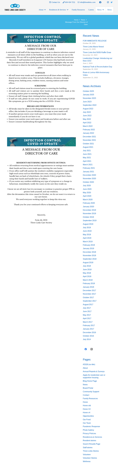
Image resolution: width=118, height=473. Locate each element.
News (85, 385)
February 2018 (89, 283)
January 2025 (88, 95)
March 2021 (88, 165)
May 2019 (87, 235)
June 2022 (87, 116)
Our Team (87, 423)
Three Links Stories (91, 451)
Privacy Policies (89, 433)
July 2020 (87, 186)
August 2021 (88, 147)
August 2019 (88, 224)
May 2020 (87, 193)
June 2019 (87, 231)
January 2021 (88, 172)
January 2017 (88, 329)
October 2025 (88, 91)
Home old (87, 405)
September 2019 (89, 220)
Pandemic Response (91, 426)
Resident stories (89, 440)
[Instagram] (108, 2)
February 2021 (89, 168)
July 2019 (87, 228)
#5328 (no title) (89, 364)
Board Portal (88, 388)
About (85, 368)
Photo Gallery (88, 430)
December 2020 (89, 175)
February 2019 (89, 245)
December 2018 (89, 252)
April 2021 (87, 161)
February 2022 (89, 130)
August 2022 (88, 109)
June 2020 (87, 189)
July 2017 (87, 308)
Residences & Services (92, 437)
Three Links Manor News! (93, 47)
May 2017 (87, 315)
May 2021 (87, 158)
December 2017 (89, 290)
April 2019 (87, 238)
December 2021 (89, 137)
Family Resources (90, 398)
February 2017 (89, 325)
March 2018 (88, 280)
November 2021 (89, 140)
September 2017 (89, 301)
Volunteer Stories (90, 458)
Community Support (91, 392)
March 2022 (88, 126)
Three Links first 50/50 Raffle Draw (97, 52)
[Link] (15, 7)
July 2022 (87, 112)
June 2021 (87, 154)
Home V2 (87, 409)
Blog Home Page (90, 381)
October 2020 (88, 182)
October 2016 (88, 336)
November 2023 (89, 98)
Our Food (87, 420)
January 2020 (88, 207)
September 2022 (89, 105)
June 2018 (87, 269)
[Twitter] (111, 2)
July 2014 (87, 339)
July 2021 (87, 151)
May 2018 (87, 273)
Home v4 (86, 413)
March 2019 (88, 242)
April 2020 (87, 196)
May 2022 (87, 119)
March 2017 (88, 322)
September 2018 (89, 259)
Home (85, 402)
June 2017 (87, 311)
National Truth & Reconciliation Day (97, 67)
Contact (86, 395)
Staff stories (87, 447)
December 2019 (89, 210)
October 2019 (88, 217)
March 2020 (88, 200)
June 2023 (87, 102)
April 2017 (87, 318)
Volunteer (87, 455)
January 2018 (88, 287)
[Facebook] (100, 2)
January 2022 (88, 133)
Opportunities (88, 416)
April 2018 (87, 276)
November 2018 (89, 255)
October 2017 (88, 297)
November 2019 (89, 213)
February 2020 (89, 203)
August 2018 (88, 262)
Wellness (86, 461)
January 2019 (88, 248)
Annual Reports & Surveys (94, 371)
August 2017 (88, 304)
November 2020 (89, 178)
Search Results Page (91, 444)
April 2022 (87, 123)
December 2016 (89, 332)
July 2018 (87, 266)
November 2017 (89, 294)
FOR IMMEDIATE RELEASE (95, 41)
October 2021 (88, 144)
